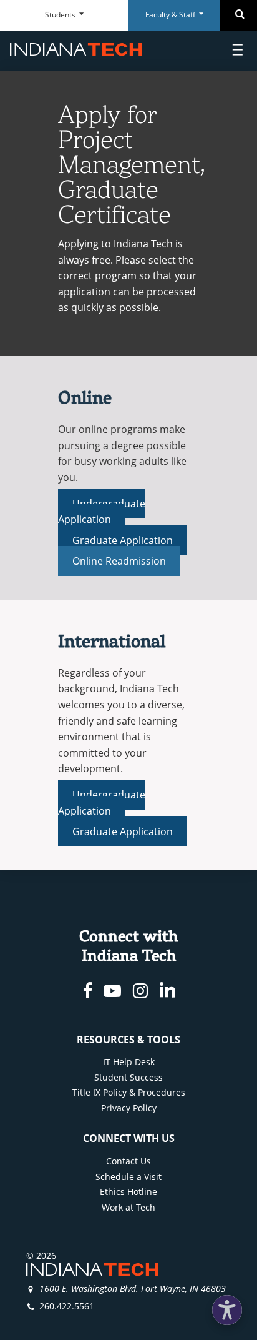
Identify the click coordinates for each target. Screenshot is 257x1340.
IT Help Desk (129, 1062)
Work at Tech (128, 1207)
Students (61, 14)
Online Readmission (119, 561)
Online (85, 397)
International (111, 640)
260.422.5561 (66, 1306)
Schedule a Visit (128, 1177)
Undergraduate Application (101, 510)
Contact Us (128, 1161)
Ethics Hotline (128, 1192)
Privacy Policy (129, 1108)
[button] (227, 1310)
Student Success (128, 1077)
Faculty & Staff (171, 14)
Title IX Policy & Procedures (128, 1092)
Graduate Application (122, 540)
